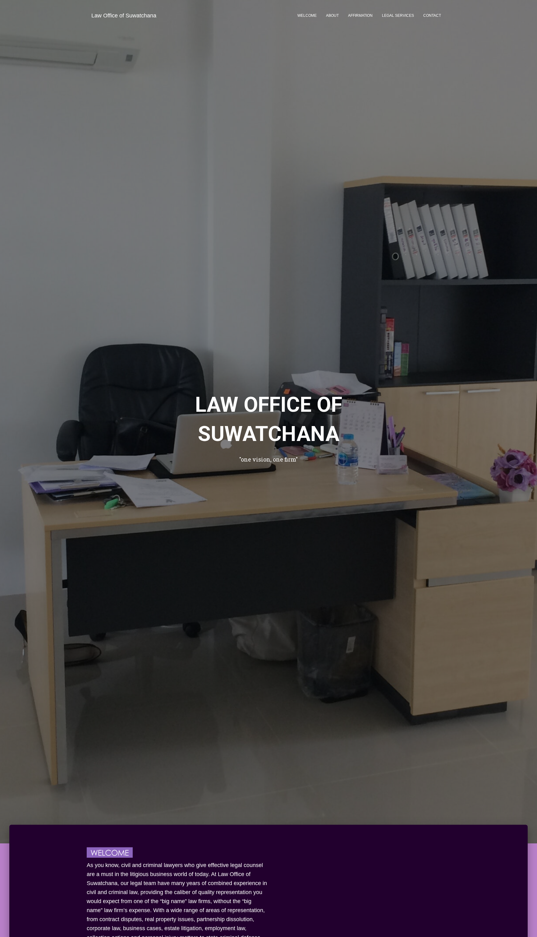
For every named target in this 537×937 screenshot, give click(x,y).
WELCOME (307, 15)
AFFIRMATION (360, 15)
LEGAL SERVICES (398, 15)
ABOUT (332, 15)
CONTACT (432, 15)
